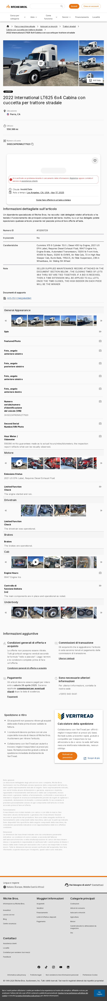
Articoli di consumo (77, 908)
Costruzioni (74, 904)
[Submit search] (61, 6)
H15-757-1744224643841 (19, 298)
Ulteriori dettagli (67, 658)
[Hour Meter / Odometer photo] (100, 436)
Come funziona (48, 17)
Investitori (7, 910)
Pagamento (41, 921)
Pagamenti (12, 696)
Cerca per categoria (14, 17)
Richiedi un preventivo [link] (67, 756)
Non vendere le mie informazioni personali (62, 975)
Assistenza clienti (10, 943)
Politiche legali (35, 975)
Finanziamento (82, 17)
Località (96, 17)
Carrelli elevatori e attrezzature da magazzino (83, 927)
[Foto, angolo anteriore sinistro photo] (100, 350)
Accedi (74, 6)
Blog (5, 919)
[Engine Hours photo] (100, 573)
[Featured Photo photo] (100, 341)
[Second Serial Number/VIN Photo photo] (100, 423)
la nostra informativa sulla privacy (28, 996)
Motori (72, 921)
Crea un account (91, 6)
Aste (33, 17)
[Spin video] (100, 331)
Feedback (7, 957)
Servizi (65, 17)
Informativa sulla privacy (16, 975)
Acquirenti (40, 904)
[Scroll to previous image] (5, 321)
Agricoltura (74, 917)
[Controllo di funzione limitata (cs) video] (100, 585)
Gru (71, 933)
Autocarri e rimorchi (77, 913)
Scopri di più (94, 758)
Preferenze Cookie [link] (90, 975)
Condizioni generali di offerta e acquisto (27, 668)
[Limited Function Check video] (100, 486)
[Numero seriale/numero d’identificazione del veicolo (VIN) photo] (100, 401)
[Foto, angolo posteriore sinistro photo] (100, 363)
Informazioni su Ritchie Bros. (14, 904)
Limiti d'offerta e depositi (46, 917)
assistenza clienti (29, 181)
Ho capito (99, 993)
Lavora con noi (8, 915)
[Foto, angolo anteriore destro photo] (100, 388)
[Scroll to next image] (101, 321)
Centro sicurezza (9, 924)
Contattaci (97, 885)
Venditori (40, 908)
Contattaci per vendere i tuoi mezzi (16, 952)
